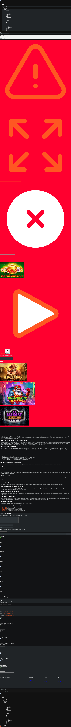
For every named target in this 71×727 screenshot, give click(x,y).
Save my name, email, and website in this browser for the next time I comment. (13, 529)
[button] (12, 270)
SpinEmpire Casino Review (4, 599)
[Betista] (2, 570)
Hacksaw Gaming (8, 14)
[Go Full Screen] (35, 180)
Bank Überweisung (9, 18)
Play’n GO (7, 16)
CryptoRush (4, 609)
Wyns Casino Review (3, 602)
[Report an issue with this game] (35, 109)
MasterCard (7, 20)
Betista (1, 571)
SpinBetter (1, 561)
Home (3, 3)
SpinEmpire (2, 551)
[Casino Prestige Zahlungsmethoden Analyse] (2, 622)
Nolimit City (4, 509)
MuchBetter (7, 25)
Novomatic (45, 679)
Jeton (6, 23)
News (3, 7)
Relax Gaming (4, 510)
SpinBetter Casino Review (4, 600)
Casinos (3, 4)
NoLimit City (8, 15)
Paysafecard (7, 19)
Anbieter (5, 9)
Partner (59, 680)
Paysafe (30, 681)
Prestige (1, 542)
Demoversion (7, 353)
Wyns (1, 591)
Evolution (7, 10)
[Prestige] (2, 541)
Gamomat (7, 12)
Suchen (1, 532)
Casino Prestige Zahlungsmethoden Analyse (6, 623)
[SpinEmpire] (2, 550)
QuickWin (1, 581)
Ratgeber (59, 681)
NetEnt (3, 506)
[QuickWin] (2, 580)
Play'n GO (4, 507)
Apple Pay (30, 680)
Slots (2, 5)
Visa (6, 21)
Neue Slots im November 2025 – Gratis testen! (7, 601)
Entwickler (5, 6)
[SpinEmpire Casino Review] (2, 629)
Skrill (6, 22)
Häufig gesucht (4, 8)
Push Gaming (4, 508)
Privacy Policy (4, 690)
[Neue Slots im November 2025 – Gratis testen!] (2, 642)
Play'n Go (45, 680)
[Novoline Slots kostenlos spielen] (1, 1)
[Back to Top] (0, 726)
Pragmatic (45, 681)
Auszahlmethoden (6, 26)
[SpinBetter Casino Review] (2, 664)
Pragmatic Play (8, 13)
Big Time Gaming (8, 17)
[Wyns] (2, 590)
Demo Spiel (2, 381)
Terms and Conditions (5, 691)
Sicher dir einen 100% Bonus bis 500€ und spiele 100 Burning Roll (10, 181)
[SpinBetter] (2, 560)
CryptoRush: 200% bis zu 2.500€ (7, 611)
